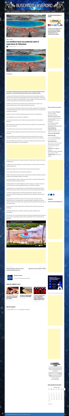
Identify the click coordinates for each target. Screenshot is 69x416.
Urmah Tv (56, 152)
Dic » (51, 404)
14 (61, 395)
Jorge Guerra (59, 131)
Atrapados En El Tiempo (53, 115)
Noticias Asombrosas (51, 144)
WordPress (26, 414)
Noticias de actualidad (45, 11)
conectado (17, 309)
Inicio (8, 11)
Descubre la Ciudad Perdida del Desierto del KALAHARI (26, 296)
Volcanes (11, 39)
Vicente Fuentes (58, 154)
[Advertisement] (26, 83)
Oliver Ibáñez (58, 144)
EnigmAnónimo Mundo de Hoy (55, 126)
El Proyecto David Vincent (52, 124)
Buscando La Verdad (13, 46)
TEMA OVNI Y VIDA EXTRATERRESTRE (33, 11)
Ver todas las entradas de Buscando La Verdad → (22, 278)
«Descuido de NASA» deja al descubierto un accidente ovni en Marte (12, 297)
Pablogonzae (49, 145)
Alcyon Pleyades (56, 112)
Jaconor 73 (50, 131)
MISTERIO (23, 11)
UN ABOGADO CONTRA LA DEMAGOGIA (55, 151)
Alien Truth (50, 113)
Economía (53, 11)
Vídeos (7, 39)
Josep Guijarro (49, 137)
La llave (60, 137)
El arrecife (50, 121)
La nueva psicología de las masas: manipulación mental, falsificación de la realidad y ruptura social (39, 297)
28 (61, 399)
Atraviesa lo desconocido (54, 116)
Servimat (50, 150)
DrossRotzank (58, 120)
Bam (29, 414)
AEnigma (50, 112)
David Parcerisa (52, 120)
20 (59, 397)
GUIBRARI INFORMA (52, 130)
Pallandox (52, 145)
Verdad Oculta (51, 154)
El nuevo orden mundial (15, 11)
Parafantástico (57, 145)
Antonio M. (54, 113)
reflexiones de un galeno (53, 148)
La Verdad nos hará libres (51, 138)
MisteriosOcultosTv (52, 141)
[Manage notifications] (2, 413)
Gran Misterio (52, 128)
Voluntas (49, 156)
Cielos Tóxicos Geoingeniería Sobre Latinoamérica (55, 118)
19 (56, 397)
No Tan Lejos (59, 142)
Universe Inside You (51, 152)
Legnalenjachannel (58, 138)
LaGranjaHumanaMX (55, 137)
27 (59, 399)
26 (56, 399)
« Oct (49, 404)
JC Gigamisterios (54, 131)
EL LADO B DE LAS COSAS (53, 123)
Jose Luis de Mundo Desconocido (54, 134)
